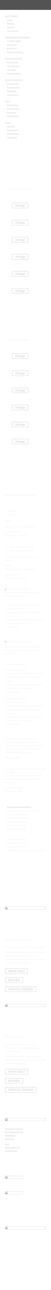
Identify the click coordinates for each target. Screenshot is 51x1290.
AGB (7, 1144)
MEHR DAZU (16, 971)
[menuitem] (25, 13)
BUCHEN (14, 980)
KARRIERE (10, 1136)
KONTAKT (9, 1139)
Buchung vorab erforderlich (19, 807)
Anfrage (20, 205)
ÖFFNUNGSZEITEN (14, 1132)
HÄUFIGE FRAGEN (20, 989)
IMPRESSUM (11, 1151)
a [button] (5, 13)
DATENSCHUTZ (12, 1148)
